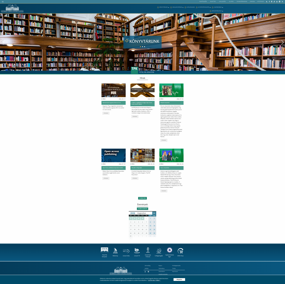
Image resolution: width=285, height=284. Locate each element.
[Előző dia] (2, 42)
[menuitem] (162, 7)
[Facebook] (269, 1)
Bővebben (106, 113)
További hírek (142, 198)
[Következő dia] (282, 42)
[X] (282, 1)
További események (142, 208)
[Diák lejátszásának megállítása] (283, 16)
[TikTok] (274, 1)
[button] (131, 218)
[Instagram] (271, 1)
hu (3, 1)
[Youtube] (276, 1)
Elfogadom (179, 279)
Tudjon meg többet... (154, 280)
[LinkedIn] (279, 1)
